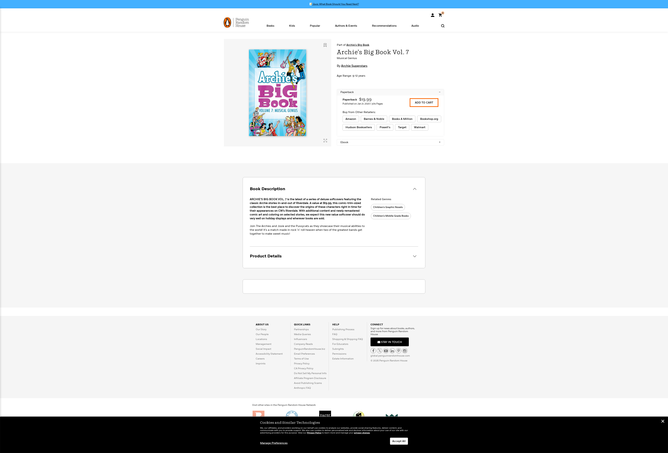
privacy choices (362, 432)
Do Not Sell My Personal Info (310, 373)
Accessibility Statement (269, 353)
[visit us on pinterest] (398, 350)
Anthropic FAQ (302, 388)
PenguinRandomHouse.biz (309, 349)
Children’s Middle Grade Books (391, 216)
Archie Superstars (354, 66)
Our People (262, 334)
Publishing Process (343, 329)
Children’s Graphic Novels (388, 207)
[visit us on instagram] (405, 350)
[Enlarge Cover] (325, 140)
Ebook (390, 142)
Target (402, 127)
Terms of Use (301, 358)
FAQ (334, 334)
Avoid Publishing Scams (308, 383)
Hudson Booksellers (358, 127)
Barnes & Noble (374, 119)
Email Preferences (304, 353)
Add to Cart (424, 102)
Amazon (350, 119)
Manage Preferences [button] (274, 443)
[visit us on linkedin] (392, 350)
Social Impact (263, 349)
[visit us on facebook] (373, 350)
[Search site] (442, 26)
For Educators (340, 344)
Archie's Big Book (357, 45)
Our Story (261, 329)
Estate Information (343, 358)
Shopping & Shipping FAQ (347, 339)
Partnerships (301, 329)
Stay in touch (391, 342)
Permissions (339, 353)
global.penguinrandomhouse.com (390, 355)
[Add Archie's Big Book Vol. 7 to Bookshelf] (325, 45)
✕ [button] (663, 421)
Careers (260, 358)
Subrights (338, 349)
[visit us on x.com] (379, 350)
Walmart (419, 127)
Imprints (260, 363)
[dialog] (334, 435)
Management (263, 344)
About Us (262, 324)
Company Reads (303, 344)
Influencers (300, 339)
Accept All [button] (399, 441)
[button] (270, 25)
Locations (261, 339)
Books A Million (402, 119)
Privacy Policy (301, 363)
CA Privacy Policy (303, 368)
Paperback (390, 92)
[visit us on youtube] (386, 350)
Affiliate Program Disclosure (310, 378)
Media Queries (302, 334)
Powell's (385, 127)
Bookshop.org (429, 119)
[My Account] (432, 14)
